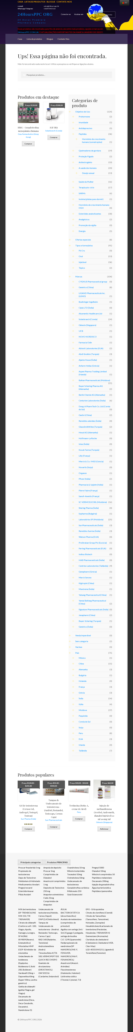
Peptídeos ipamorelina (102, 891)
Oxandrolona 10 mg (76, 867)
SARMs (82, 193)
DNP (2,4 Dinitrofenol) (48, 919)
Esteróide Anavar (26, 891)
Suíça (81, 727)
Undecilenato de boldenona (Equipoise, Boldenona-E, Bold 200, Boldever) (26, 963)
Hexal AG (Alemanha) (88, 432)
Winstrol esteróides (76, 871)
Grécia (82, 692)
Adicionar (104, 829)
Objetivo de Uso (82, 111)
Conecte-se (66, 14)
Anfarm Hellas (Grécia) (89, 365)
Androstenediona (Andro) (46, 948)
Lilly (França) (84, 455)
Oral (81, 256)
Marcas (78, 276)
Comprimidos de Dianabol (50, 876)
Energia (82, 231)
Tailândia (83, 750)
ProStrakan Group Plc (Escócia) (93, 542)
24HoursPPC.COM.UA (28, 32)
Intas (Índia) (84, 444)
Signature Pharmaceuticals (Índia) (93, 609)
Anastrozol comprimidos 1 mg (54, 883)
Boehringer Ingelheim (88, 302)
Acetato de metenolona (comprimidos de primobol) (71, 922)
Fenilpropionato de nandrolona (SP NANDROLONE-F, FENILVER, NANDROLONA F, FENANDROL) (69, 951)
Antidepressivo (85, 128)
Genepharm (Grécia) (88, 571)
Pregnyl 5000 (98, 867)
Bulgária (82, 675)
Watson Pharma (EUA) (89, 537)
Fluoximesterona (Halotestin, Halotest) (70, 971)
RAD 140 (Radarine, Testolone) (47, 941)
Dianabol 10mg (99, 871)
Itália (81, 704)
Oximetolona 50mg (75, 877)
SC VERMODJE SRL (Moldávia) (93, 502)
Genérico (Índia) (86, 626)
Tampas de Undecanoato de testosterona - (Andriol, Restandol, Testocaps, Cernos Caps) (48, 929)
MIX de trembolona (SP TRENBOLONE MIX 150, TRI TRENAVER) (27, 914)
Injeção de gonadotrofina (103, 884)
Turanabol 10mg (74, 874)
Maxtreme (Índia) (86, 589)
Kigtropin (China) (86, 583)
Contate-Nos (64, 1)
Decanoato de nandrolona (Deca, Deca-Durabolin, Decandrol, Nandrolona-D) (26, 1003)
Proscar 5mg (49, 871)
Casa (20, 1)
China (81, 663)
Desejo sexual (88, 173)
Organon (83, 473)
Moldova (83, 710)
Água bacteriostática (101, 887)
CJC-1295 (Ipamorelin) (71, 939)
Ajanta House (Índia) (88, 360)
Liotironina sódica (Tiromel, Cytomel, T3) (71, 978)
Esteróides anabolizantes (90, 213)
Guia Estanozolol (74, 894)
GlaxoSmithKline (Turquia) (90, 426)
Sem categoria (81, 641)
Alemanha (83, 669)
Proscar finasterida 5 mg (29, 867)
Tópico (82, 268)
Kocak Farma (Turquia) (89, 450)
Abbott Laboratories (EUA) (91, 348)
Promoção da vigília (87, 225)
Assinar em (78, 14)
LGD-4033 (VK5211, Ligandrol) (100, 949)
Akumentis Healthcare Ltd (90, 313)
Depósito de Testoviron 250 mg (53, 889)
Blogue (51, 1)
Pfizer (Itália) (84, 479)
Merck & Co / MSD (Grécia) (91, 461)
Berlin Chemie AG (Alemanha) (92, 395)
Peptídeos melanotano (102, 877)
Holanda (82, 681)
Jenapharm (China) (87, 615)
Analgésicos (84, 219)
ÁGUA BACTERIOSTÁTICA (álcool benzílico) (70, 912)
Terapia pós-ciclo (86, 187)
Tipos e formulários (84, 245)
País (77, 653)
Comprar (28, 144)
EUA (81, 739)
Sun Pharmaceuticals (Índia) (91, 525)
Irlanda (82, 745)
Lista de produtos (34, 1)
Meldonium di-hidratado (29, 881)
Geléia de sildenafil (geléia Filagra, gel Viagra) (26, 989)
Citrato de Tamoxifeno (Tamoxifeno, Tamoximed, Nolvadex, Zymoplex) (97, 919)
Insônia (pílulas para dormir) (91, 199)
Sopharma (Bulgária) (88, 513)
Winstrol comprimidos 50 (103, 874)
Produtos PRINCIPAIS (57, 862)
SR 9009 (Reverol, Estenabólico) (26, 941)
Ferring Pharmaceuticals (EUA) (92, 548)
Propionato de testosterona (24, 873)
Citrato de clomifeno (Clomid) (99, 912)
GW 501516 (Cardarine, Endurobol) (48, 975)
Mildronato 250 (74, 891)
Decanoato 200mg (100, 881)
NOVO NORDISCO (88, 336)
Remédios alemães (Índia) (90, 421)
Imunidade (83, 122)
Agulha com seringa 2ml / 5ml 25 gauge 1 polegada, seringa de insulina (72, 932)
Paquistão (83, 716)
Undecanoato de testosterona (74, 883)
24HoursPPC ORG (35, 14)
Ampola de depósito (52, 867)
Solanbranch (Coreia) (88, 319)
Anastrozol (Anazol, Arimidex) (69, 965)
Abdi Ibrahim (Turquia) (89, 354)
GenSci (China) (85, 415)
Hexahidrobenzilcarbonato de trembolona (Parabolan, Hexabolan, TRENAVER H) (99, 929)
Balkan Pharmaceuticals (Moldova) (94, 380)
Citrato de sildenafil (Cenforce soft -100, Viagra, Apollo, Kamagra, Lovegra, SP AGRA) (27, 929)
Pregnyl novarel (25, 887)
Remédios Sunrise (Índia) (89, 531)
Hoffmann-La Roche (88, 438)
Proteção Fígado (86, 156)
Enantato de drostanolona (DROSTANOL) (45, 966)
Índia (81, 698)
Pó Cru (82, 250)
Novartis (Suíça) (86, 467)
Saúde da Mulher (86, 181)
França (82, 687)
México (82, 658)
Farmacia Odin (85, 342)
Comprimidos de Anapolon (50, 903)
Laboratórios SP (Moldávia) (91, 519)
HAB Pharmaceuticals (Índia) (92, 560)
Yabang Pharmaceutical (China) (93, 595)
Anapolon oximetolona (53, 894)
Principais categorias (31, 862)
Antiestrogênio (85, 162)
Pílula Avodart (24, 894)
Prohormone (84, 116)
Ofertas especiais (83, 239)
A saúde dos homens (88, 168)
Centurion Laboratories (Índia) (92, 400)
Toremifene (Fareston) (96, 953)
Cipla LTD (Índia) (86, 307)
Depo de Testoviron (27, 877)
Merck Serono (85, 577)
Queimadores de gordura (90, 150)
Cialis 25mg (48, 898)
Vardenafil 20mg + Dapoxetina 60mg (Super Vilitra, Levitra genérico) (27, 978)
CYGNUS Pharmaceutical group (93, 281)
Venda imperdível (83, 635)
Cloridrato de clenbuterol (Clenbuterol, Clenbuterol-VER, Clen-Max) (99, 942)
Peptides (83, 134)
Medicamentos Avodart (28, 884)
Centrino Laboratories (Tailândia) (93, 566)
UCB (81, 331)
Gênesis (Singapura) (87, 325)
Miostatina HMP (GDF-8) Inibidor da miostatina (27, 949)
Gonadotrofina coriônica (78, 887)
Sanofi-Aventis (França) (89, 496)
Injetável (82, 262)
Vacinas (78, 647)
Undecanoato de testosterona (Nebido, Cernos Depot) (48, 912)
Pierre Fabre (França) (88, 490)
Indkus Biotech (85, 554)
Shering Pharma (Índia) (89, 508)
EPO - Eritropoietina (95, 909)
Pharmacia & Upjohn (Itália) (91, 484)
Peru (81, 733)
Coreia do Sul (84, 721)
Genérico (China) (86, 287)
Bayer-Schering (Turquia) (90, 621)
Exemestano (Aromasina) (97, 936)
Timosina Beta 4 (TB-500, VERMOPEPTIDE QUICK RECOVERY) (48, 956)
